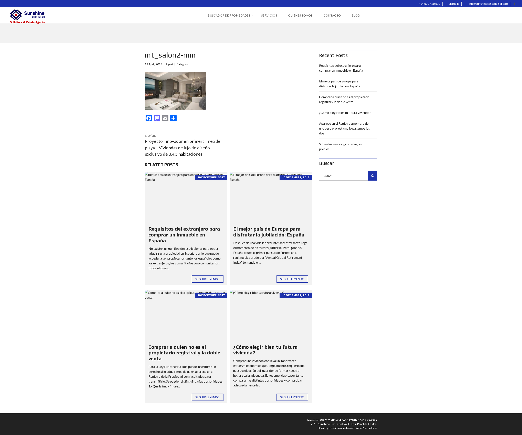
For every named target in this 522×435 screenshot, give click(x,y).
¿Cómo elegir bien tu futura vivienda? (345, 112)
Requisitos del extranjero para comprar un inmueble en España (184, 234)
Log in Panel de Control (363, 424)
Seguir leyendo (207, 279)
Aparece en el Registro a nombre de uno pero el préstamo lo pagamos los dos (344, 128)
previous (182, 144)
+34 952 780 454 (330, 420)
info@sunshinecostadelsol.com (488, 3)
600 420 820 (351, 420)
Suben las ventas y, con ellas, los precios (341, 146)
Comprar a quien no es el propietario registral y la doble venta (184, 353)
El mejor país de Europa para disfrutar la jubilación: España (268, 231)
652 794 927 (369, 420)
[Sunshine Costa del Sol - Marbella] (27, 15)
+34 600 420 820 (429, 3)
